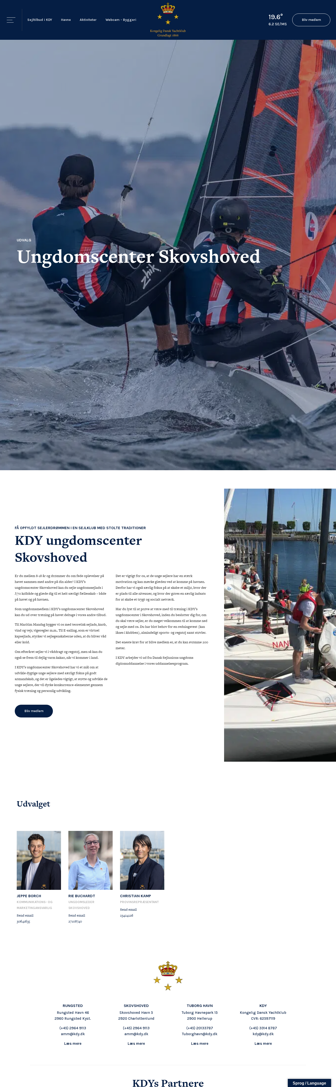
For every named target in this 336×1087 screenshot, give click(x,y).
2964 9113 (77, 1028)
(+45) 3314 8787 (263, 1028)
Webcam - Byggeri (121, 20)
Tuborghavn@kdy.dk (199, 1034)
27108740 (75, 921)
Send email (25, 915)
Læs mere (72, 1043)
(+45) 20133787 (199, 1028)
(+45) (64, 1028)
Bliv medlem (311, 20)
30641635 (23, 921)
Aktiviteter (88, 20)
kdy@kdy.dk (263, 1034)
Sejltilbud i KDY (39, 20)
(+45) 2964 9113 (136, 1028)
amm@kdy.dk (73, 1034)
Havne (66, 20)
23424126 (126, 915)
